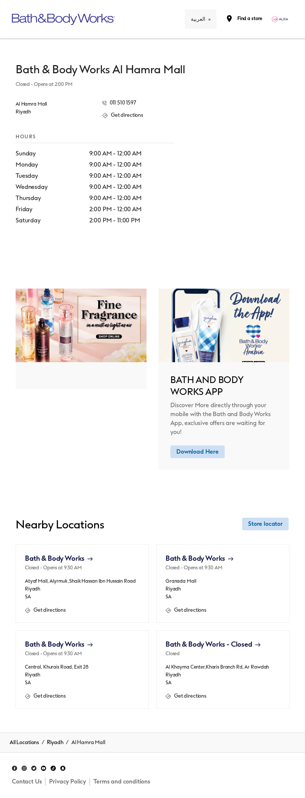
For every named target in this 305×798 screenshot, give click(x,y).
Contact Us (27, 781)
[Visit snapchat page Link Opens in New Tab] (62, 767)
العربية (198, 19)
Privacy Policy (67, 781)
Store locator (265, 523)
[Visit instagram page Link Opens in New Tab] (24, 767)
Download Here (197, 451)
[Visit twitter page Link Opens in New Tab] (33, 767)
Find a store (249, 18)
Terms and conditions (121, 781)
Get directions (45, 610)
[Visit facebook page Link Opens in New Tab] (14, 767)
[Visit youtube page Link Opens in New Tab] (43, 767)
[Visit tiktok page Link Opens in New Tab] (53, 767)
